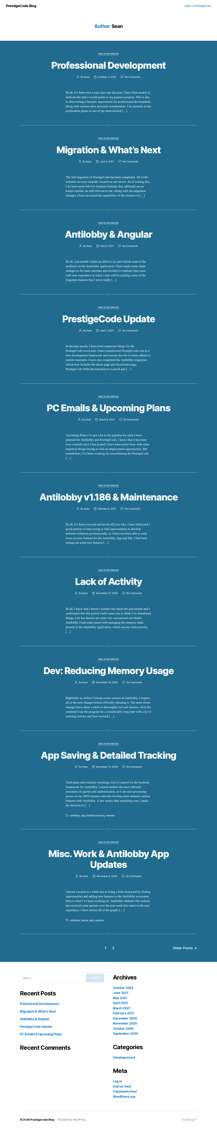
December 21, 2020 (107, 593)
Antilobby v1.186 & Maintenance (108, 497)
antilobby (75, 815)
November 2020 (125, 1023)
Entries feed (122, 1086)
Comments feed (125, 1091)
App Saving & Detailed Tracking (108, 755)
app (83, 815)
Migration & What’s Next (108, 149)
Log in (117, 1081)
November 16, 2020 (107, 682)
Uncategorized (108, 54)
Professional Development (108, 65)
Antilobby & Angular (108, 234)
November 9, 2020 (107, 876)
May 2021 (120, 998)
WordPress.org (124, 1096)
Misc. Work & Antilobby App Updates (108, 859)
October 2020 (123, 1028)
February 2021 (123, 1013)
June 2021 (120, 993)
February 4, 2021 (107, 508)
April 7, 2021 (107, 330)
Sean (86, 76)
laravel (84, 920)
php (92, 920)
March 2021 (121, 1008)
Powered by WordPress (72, 1119)
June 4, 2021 (107, 161)
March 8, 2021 (107, 419)
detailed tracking (96, 815)
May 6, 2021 (107, 245)
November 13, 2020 (107, 766)
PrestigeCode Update (108, 318)
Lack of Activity (108, 581)
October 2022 (123, 988)
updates (99, 920)
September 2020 (125, 1033)
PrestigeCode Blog (21, 6)
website (110, 815)
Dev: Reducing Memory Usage (108, 670)
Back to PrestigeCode (198, 5)
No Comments (132, 76)
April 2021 (120, 1003)
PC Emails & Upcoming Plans (108, 407)
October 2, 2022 (107, 76)
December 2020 (125, 1018)
